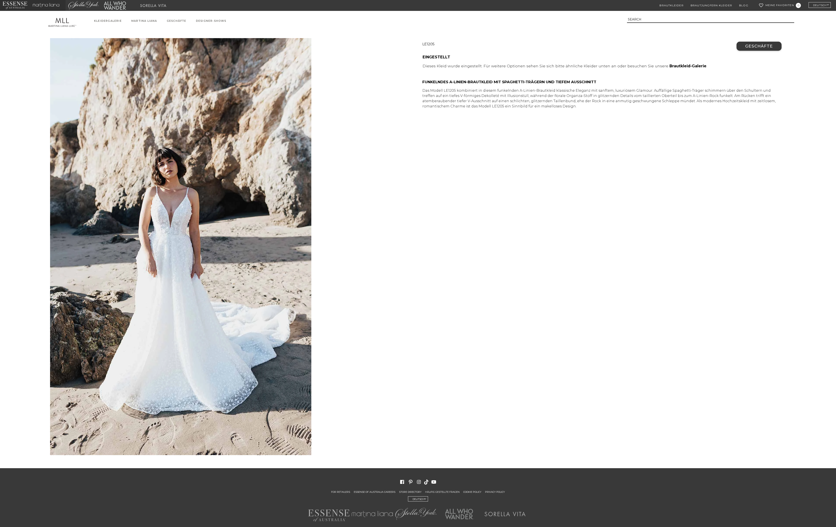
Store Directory (410, 491)
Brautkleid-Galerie (687, 66)
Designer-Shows (211, 20)
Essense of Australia (15, 5)
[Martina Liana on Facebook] (402, 482)
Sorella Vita (155, 5)
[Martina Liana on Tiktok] (427, 482)
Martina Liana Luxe (65, 22)
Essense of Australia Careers (374, 491)
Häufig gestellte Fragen (442, 491)
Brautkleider (671, 5)
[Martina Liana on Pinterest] (410, 482)
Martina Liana (48, 5)
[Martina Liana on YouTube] (434, 482)
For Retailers (340, 491)
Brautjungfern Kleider (711, 5)
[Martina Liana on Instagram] (418, 482)
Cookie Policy (472, 491)
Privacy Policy (495, 491)
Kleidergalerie (108, 20)
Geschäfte (176, 20)
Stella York (83, 5)
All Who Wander (115, 5)
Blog (743, 5)
